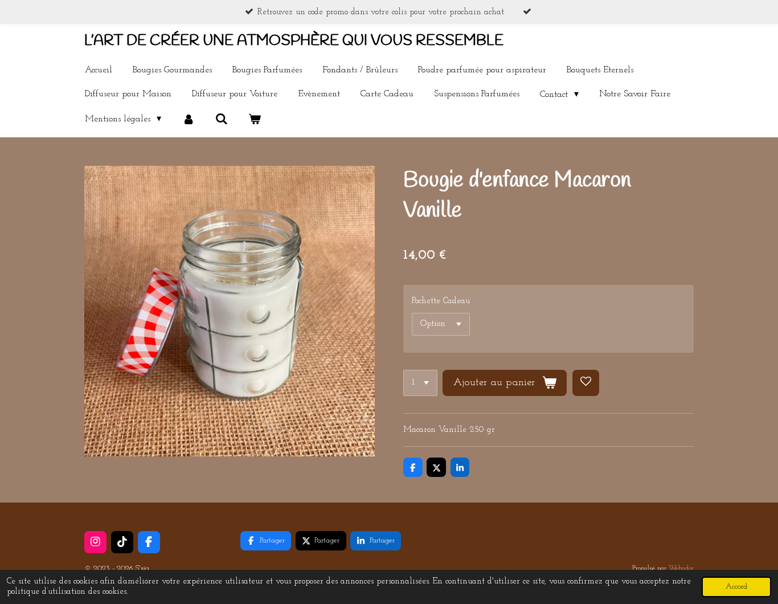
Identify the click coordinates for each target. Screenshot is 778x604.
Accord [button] (736, 586)
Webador (681, 568)
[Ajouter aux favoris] (585, 383)
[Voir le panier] (254, 119)
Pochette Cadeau (441, 301)
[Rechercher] (221, 119)
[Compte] (188, 119)
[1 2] (420, 383)
